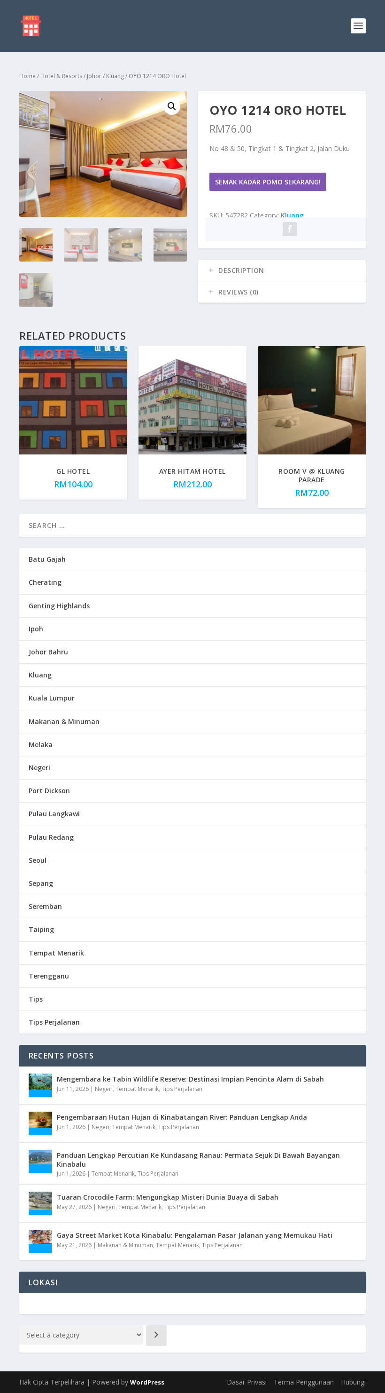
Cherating (45, 582)
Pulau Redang (51, 837)
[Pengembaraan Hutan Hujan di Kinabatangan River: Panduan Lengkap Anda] (40, 1123)
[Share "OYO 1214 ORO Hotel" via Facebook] (290, 229)
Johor (94, 76)
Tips (36, 999)
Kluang (115, 76)
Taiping (41, 929)
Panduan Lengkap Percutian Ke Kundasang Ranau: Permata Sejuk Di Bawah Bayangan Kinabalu (198, 1159)
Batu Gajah (47, 559)
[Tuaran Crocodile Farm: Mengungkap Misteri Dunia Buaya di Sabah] (40, 1203)
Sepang (41, 883)
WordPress (147, 1382)
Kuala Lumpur (52, 697)
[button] (171, 106)
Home (27, 76)
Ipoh (36, 628)
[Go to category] (156, 1335)
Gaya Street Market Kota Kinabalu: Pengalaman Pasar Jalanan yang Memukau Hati (194, 1235)
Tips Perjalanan (54, 1022)
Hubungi (353, 1381)
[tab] (282, 270)
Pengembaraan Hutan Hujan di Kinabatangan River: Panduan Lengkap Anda (182, 1117)
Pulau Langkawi (54, 813)
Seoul (37, 860)
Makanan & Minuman (64, 721)
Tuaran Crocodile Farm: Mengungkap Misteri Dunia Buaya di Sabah (167, 1197)
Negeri (39, 767)
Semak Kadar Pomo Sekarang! (268, 181)
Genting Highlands (59, 605)
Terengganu (49, 975)
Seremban (45, 906)
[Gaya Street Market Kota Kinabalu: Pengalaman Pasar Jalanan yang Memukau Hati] (40, 1241)
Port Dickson (49, 790)
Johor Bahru (48, 651)
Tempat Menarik (56, 952)
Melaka (41, 744)
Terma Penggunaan (304, 1381)
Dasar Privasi (247, 1381)
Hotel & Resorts (61, 76)
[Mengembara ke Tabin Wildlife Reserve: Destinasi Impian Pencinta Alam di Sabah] (40, 1085)
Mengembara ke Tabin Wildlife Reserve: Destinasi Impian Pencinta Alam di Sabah (190, 1079)
